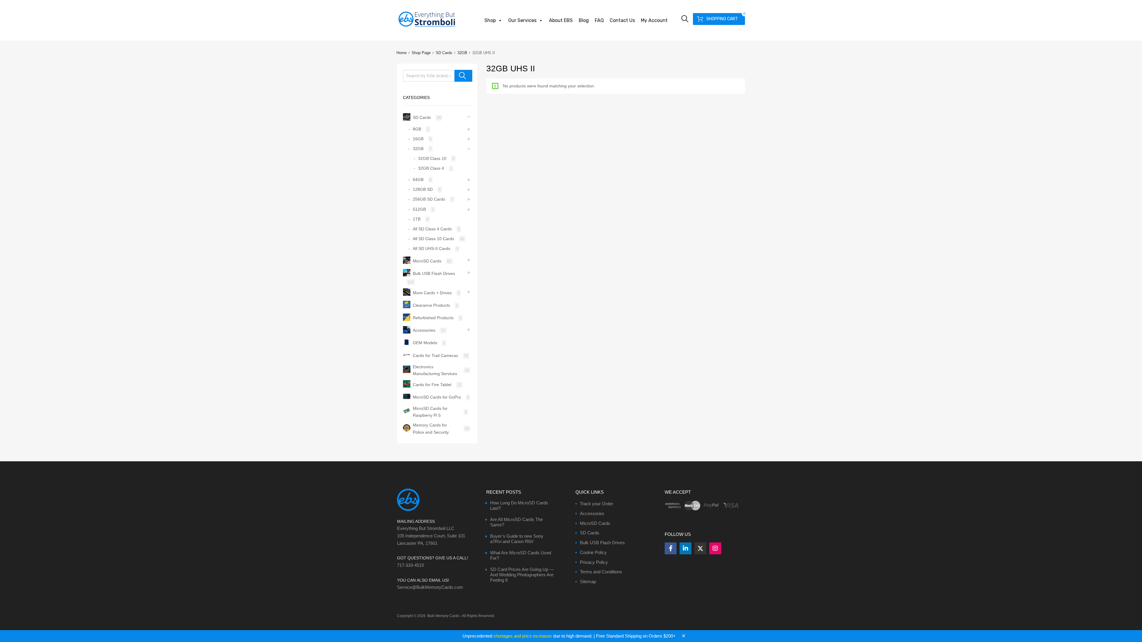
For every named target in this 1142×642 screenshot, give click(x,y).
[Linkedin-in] (685, 548)
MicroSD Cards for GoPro (437, 397)
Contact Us (622, 20)
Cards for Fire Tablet (432, 384)
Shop (490, 20)
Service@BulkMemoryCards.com (430, 587)
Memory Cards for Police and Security (431, 428)
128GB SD (423, 189)
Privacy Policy (594, 562)
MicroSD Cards (427, 261)
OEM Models (425, 342)
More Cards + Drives (432, 292)
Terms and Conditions (601, 571)
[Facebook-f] (671, 548)
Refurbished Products (433, 317)
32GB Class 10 (432, 158)
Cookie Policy (593, 552)
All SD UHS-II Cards (431, 248)
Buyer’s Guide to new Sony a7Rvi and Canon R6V (516, 539)
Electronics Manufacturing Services (435, 370)
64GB (418, 179)
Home (401, 53)
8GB (417, 129)
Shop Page (421, 53)
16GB (418, 138)
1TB (417, 219)
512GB (419, 209)
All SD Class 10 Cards (433, 238)
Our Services (522, 20)
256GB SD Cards (429, 199)
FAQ (599, 20)
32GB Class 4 (431, 168)
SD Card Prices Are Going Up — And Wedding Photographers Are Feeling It (522, 575)
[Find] (463, 76)
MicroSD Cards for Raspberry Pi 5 (430, 412)
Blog (584, 20)
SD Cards (444, 53)
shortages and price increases (522, 635)
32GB (462, 53)
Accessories (424, 330)
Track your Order (596, 503)
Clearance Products (431, 305)
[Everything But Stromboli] (427, 27)
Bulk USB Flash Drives (434, 273)
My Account (654, 20)
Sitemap (588, 581)
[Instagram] (715, 548)
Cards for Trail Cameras (435, 355)
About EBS (561, 20)
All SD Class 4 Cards (432, 228)
